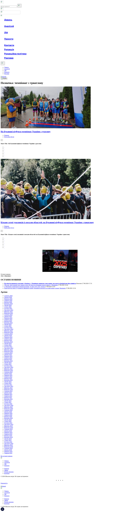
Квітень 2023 (8, 359)
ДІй (5, 70)
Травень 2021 (8, 396)
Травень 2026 (8, 300)
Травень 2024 (8, 338)
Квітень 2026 (8, 302)
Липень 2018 (8, 450)
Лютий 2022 (8, 381)
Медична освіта (30, 42)
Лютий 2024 (8, 343)
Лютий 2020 (8, 419)
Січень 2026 (7, 307)
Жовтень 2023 (8, 350)
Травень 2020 (8, 415)
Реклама (42, 35)
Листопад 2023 (8, 348)
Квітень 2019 (8, 435)
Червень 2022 (8, 375)
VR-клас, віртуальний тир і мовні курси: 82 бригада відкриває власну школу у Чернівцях (31, 285)
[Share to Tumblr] (4, 152)
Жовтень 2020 (8, 407)
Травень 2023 (8, 357)
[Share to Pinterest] (4, 153)
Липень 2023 (8, 354)
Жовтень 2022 (8, 369)
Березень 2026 (8, 303)
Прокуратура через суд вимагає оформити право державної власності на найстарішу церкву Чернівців (35, 288)
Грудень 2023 (8, 346)
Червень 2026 (8, 299)
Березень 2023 (8, 361)
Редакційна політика (15, 53)
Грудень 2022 (8, 365)
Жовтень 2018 (8, 445)
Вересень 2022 (8, 370)
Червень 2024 (8, 337)
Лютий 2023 (8, 362)
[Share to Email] (4, 156)
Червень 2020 (8, 413)
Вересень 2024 (8, 332)
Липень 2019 (8, 431)
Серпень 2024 (8, 334)
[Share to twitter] (4, 148)
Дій (6, 32)
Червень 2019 (8, 432)
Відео (36, 23)
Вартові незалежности (69, 42)
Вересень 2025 (8, 313)
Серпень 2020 (8, 410)
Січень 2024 (7, 345)
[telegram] (65, 480)
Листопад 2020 (8, 405)
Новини (10, 23)
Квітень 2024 (8, 340)
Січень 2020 (7, 421)
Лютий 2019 (8, 439)
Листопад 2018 (8, 443)
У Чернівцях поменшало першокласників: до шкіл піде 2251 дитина (24, 286)
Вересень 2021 (8, 389)
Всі (2, 276)
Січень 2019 (7, 440)
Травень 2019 (8, 434)
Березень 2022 (8, 380)
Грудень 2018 (8, 442)
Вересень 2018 (8, 446)
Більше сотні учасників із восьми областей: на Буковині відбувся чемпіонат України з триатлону (47, 222)
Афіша (10, 35)
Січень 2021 (7, 402)
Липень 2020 (8, 411)
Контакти (9, 45)
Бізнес (36, 35)
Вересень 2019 (8, 427)
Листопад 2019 (8, 424)
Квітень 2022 (8, 378)
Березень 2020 (8, 418)
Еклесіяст (88, 42)
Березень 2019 (8, 437)
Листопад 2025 (8, 310)
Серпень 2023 (8, 353)
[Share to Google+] (4, 150)
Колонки (28, 29)
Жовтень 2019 (8, 426)
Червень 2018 (8, 451)
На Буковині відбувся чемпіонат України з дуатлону (26, 131)
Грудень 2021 (8, 384)
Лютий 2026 (8, 305)
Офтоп (31, 23)
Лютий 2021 (8, 400)
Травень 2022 (8, 377)
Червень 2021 (8, 394)
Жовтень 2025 (8, 311)
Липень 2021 (8, 392)
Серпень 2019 (8, 429)
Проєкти (8, 39)
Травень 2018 (8, 453)
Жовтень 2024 (8, 330)
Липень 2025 (8, 316)
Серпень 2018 (8, 448)
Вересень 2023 (8, 351)
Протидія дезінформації (54, 42)
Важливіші (7, 276)
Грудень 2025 (8, 308)
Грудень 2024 (8, 327)
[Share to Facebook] (4, 147)
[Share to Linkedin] (4, 155)
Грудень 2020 (8, 404)
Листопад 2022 (8, 367)
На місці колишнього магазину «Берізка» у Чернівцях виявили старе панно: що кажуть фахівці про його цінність (40, 283)
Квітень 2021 (8, 397)
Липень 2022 (8, 373)
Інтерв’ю (17, 23)
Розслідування (20, 29)
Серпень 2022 (8, 372)
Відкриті (21, 42)
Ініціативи (23, 35)
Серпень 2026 (8, 295)
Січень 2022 (7, 383)
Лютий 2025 (8, 324)
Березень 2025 (8, 322)
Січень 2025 (7, 326)
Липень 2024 (8, 335)
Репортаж (24, 23)
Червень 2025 (8, 318)
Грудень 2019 (8, 423)
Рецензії (15, 35)
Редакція (9, 49)
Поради (30, 35)
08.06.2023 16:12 (9, 227)
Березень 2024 (8, 342)
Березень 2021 (8, 399)
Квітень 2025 (8, 321)
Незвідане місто (12, 42)
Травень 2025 (8, 319)
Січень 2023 (7, 364)
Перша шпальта (9, 472)
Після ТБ (80, 42)
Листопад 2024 (8, 329)
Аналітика (11, 29)
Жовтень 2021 (8, 388)
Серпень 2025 (8, 315)
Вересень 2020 (8, 408)
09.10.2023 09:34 (9, 137)
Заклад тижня (41, 42)
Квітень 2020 (8, 416)
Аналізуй (9, 26)
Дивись (8, 20)
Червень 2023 (8, 356)
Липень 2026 (8, 297)
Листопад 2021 (8, 386)
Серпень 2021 (8, 391)
